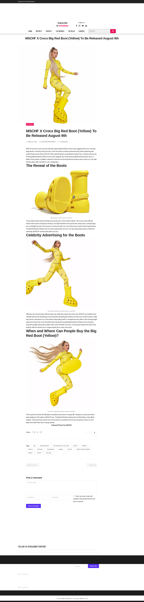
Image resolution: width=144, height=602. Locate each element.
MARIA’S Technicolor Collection (28, 570)
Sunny (39, 453)
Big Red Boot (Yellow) (61, 446)
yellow (48, 453)
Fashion (40, 449)
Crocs (30, 449)
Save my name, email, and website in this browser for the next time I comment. (84, 498)
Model (61, 449)
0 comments (63, 142)
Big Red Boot (44, 446)
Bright (84, 446)
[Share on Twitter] (35, 432)
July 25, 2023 (32, 142)
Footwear (50, 449)
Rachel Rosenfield (49, 142)
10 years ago (24, 574)
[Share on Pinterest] (41, 432)
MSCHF (70, 449)
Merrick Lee (84, 598)
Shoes (30, 453)
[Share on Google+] (38, 432)
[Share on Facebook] (32, 432)
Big (35, 446)
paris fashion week (83, 449)
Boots (75, 446)
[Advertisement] (58, 527)
